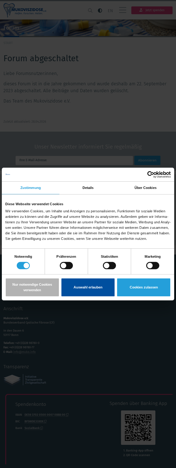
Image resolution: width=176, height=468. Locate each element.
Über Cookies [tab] (146, 188)
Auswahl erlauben (88, 287)
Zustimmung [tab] (30, 188)
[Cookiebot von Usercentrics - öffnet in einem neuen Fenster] (151, 174)
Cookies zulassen (144, 287)
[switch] (66, 265)
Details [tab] (88, 188)
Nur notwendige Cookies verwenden (32, 287)
